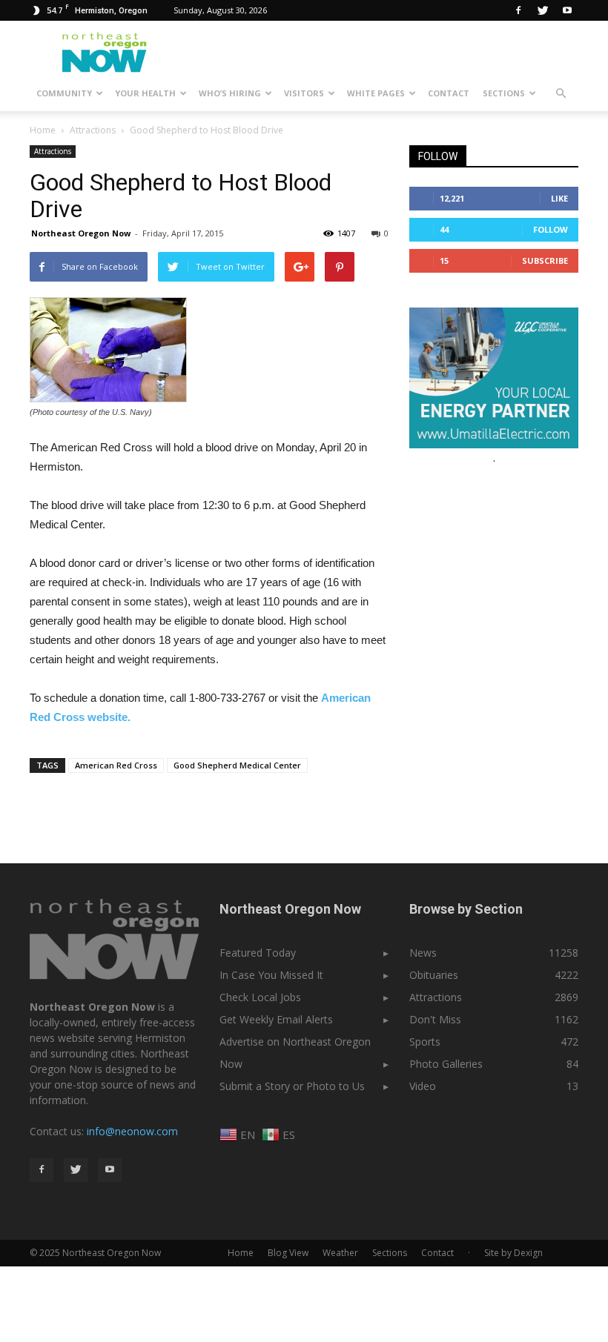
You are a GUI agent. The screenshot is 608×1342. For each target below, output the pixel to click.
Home (43, 130)
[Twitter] (543, 10)
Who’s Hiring (230, 93)
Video (422, 1086)
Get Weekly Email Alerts (276, 1019)
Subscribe (545, 260)
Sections (504, 93)
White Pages (376, 93)
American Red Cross (116, 765)
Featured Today (257, 953)
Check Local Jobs (260, 997)
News (423, 953)
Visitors (304, 93)
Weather (340, 1252)
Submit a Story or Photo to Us (292, 1086)
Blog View (288, 1252)
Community (64, 93)
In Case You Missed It (271, 975)
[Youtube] (567, 10)
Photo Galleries (446, 1064)
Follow (550, 229)
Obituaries (433, 975)
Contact (448, 93)
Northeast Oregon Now (80, 233)
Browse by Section (466, 909)
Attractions (52, 151)
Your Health (145, 93)
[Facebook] (518, 10)
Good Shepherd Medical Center (237, 765)
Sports (424, 1041)
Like (559, 198)
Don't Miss (435, 1019)
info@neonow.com (132, 1131)
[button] (560, 93)
